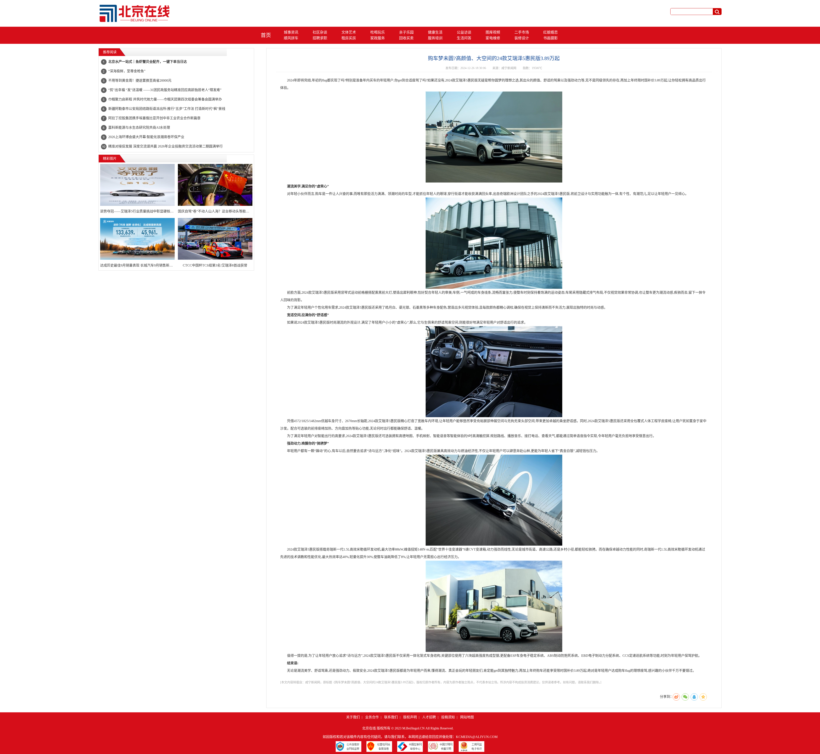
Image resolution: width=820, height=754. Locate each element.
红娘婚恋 (550, 32)
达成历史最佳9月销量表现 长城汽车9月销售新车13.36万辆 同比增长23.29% (137, 265)
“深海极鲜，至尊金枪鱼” (126, 71)
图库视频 (493, 32)
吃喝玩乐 (377, 32)
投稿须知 (448, 717)
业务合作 (372, 717)
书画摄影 (550, 38)
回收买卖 (406, 38)
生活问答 (464, 38)
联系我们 (391, 717)
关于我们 (353, 717)
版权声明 (410, 717)
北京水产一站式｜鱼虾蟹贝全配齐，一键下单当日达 (147, 61)
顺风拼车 (291, 38)
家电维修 (493, 38)
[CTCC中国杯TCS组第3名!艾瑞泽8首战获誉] (215, 239)
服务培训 (435, 38)
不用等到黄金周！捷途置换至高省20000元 (139, 80)
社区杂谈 (320, 32)
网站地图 (467, 717)
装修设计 (521, 38)
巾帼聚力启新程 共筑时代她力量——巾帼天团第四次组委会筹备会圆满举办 (165, 99)
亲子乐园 (406, 32)
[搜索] (717, 11)
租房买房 (348, 38)
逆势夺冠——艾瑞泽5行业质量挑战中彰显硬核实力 (137, 211)
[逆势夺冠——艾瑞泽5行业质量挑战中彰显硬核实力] (137, 185)
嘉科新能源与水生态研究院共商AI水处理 (139, 127)
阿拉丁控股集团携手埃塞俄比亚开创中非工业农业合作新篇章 (154, 118)
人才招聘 (429, 717)
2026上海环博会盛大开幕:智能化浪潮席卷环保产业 (146, 137)
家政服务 (377, 38)
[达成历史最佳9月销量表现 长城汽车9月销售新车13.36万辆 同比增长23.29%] (137, 239)
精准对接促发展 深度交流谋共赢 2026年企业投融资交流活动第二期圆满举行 (165, 146)
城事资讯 (291, 32)
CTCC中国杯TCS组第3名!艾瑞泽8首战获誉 (215, 265)
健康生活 (435, 32)
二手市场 (521, 32)
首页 (266, 35)
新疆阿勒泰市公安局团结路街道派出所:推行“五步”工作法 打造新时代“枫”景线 (166, 108)
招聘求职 (320, 38)
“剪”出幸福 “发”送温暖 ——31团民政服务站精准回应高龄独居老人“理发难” (164, 90)
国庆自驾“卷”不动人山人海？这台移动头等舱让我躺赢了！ (215, 211)
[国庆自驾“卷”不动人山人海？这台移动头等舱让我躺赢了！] (215, 185)
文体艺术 (348, 32)
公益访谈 (464, 32)
